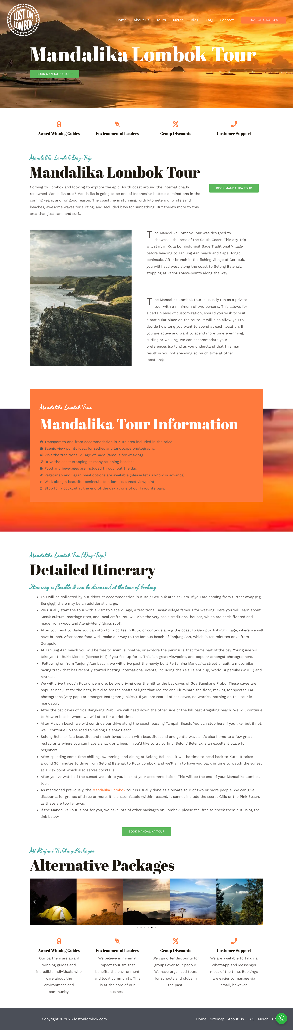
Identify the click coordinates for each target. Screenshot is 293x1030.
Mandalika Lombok (108, 790)
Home (201, 1019)
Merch (263, 1019)
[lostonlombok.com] (23, 20)
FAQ (250, 1019)
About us (236, 1019)
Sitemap (217, 1019)
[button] (263, 20)
